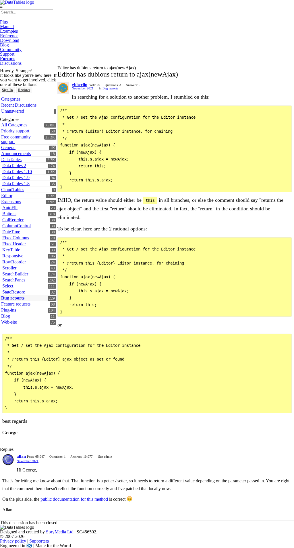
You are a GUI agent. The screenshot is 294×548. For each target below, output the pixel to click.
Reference (9, 35)
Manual (7, 26)
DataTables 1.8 (16, 183)
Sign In (7, 90)
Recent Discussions (18, 105)
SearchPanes (13, 279)
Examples (9, 31)
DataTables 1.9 (16, 177)
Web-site (9, 322)
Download (9, 40)
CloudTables (12, 189)
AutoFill (10, 207)
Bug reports (12, 297)
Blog (4, 44)
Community (11, 49)
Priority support (15, 130)
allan (21, 456)
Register (24, 90)
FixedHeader (14, 243)
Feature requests (15, 304)
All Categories (14, 124)
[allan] (8, 459)
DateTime (11, 231)
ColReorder (13, 219)
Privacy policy (13, 541)
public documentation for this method (74, 499)
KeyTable (11, 249)
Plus (4, 21)
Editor (6, 195)
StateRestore (13, 291)
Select (7, 285)
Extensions (11, 201)
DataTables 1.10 (17, 171)
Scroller (9, 267)
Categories (10, 99)
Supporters (39, 541)
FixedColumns (15, 237)
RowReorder (14, 261)
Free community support (16, 139)
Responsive (12, 255)
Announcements (16, 153)
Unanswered (12, 111)
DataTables (11, 159)
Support (7, 54)
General (8, 147)
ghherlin (79, 84)
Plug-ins (8, 310)
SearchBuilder (15, 273)
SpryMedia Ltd (60, 531)
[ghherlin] (63, 88)
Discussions (11, 63)
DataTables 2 (14, 165)
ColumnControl (16, 225)
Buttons (9, 213)
